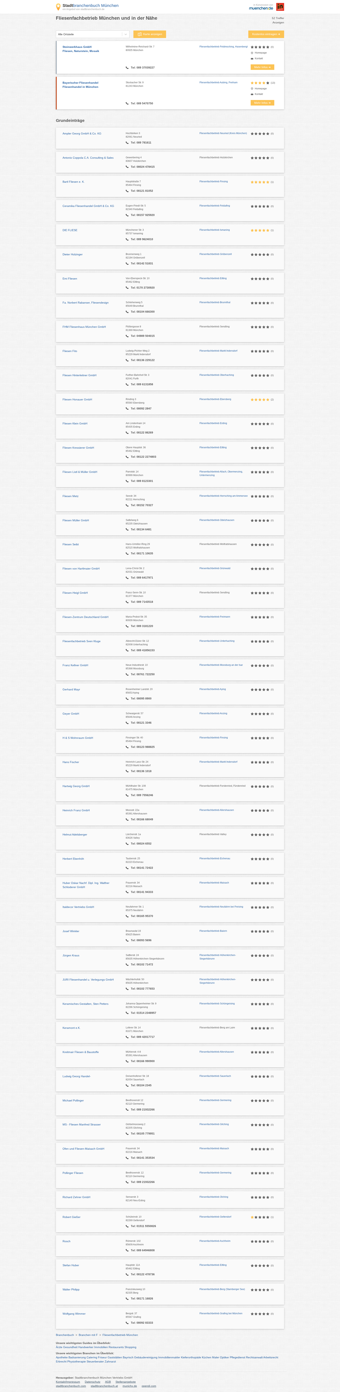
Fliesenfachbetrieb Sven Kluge (82, 641)
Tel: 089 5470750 (141, 103)
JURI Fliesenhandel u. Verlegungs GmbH (88, 979)
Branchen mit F (88, 1334)
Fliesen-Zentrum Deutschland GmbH (85, 617)
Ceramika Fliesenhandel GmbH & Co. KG (88, 205)
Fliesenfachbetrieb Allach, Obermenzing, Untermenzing (221, 473)
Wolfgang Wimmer (74, 1313)
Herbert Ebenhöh (73, 858)
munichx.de (130, 1385)
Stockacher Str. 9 (135, 84)
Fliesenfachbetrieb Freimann (215, 616)
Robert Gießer (71, 1217)
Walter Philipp (71, 1289)
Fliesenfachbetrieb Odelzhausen (217, 520)
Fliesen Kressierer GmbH (78, 447)
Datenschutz (92, 1381)
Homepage (261, 52)
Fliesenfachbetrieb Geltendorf (215, 1216)
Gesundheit (70, 1347)
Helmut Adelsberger (75, 834)
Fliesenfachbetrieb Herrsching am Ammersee (224, 496)
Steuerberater (95, 1361)
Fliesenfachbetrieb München (120, 1334)
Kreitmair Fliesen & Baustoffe (81, 1052)
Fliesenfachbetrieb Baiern (213, 931)
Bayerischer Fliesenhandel (80, 84)
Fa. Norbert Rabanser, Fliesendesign (86, 302)
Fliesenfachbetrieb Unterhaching (217, 641)
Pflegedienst (237, 1357)
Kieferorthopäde (191, 1357)
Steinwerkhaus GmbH (81, 49)
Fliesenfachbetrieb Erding (213, 423)
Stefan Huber (71, 1265)
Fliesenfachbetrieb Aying (213, 689)
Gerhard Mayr (71, 689)
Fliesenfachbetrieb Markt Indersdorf (218, 350)
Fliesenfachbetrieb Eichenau (215, 858)
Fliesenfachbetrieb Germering (215, 1100)
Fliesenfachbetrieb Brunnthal (215, 302)
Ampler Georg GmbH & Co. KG (82, 133)
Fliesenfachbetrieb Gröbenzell (216, 254)
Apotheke (62, 1357)
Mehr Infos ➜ (262, 67)
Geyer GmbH (71, 713)
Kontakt (259, 58)
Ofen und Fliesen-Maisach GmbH (83, 1148)
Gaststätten (115, 1357)
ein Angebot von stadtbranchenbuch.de (83, 9)
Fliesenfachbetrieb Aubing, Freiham (218, 82)
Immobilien (101, 1347)
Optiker (224, 1357)
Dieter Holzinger (73, 254)
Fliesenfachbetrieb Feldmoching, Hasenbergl (224, 46)
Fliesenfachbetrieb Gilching (214, 1124)
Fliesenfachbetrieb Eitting (213, 278)
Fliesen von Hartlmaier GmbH (81, 568)
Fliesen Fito (70, 351)
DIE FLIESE (70, 230)
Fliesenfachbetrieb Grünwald (215, 568)
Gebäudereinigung (145, 1357)
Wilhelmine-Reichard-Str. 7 (140, 48)
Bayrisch (128, 1357)
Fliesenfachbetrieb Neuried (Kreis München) (223, 133)
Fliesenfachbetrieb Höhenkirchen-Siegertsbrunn (218, 957)
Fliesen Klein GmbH (75, 423)
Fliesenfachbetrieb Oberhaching (217, 375)
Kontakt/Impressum (68, 1381)
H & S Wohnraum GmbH (78, 737)
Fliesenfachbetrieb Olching (214, 1197)
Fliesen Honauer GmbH (77, 399)
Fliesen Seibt (71, 544)
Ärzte (59, 1347)
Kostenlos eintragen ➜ (266, 34)
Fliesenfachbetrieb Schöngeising (217, 1003)
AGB (108, 1381)
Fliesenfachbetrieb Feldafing (215, 205)
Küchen (206, 1357)
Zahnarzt (110, 1361)
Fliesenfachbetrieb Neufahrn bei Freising (221, 906)
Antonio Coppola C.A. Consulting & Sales (88, 157)
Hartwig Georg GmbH (76, 786)
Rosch (66, 1241)
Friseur (102, 1357)
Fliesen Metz (71, 496)
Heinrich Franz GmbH (76, 810)
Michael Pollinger (73, 1100)
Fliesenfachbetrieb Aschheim (215, 1241)
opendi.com (149, 1385)
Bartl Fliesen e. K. (74, 181)
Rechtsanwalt (254, 1357)
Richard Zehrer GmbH (76, 1197)
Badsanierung (77, 1357)
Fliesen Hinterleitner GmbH (79, 375)
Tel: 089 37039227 (142, 67)
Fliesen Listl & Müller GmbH (80, 471)
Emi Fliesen (70, 278)
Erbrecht (61, 1361)
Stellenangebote (125, 1381)
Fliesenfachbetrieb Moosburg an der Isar (221, 665)
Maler (215, 1357)
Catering (92, 1357)
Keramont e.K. (71, 1027)
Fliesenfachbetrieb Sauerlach (215, 1076)
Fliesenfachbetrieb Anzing (213, 713)
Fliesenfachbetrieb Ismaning (215, 230)
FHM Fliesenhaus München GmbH (84, 326)
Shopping (130, 1347)
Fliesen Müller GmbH (76, 520)
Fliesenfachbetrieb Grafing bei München (221, 1313)
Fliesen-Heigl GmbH (75, 592)
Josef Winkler (71, 931)
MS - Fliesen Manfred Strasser (82, 1124)
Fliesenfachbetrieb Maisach (214, 882)
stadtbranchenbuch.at (104, 1385)
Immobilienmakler (169, 1357)
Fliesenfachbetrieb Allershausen (217, 810)
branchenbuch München (91, 5)
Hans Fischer (71, 762)
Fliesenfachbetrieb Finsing (214, 181)
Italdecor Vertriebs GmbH (78, 907)
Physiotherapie (76, 1361)
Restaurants (116, 1347)
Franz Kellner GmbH (75, 665)
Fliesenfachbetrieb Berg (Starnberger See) (222, 1289)
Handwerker (85, 1347)
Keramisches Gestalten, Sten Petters (85, 1003)
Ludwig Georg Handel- (77, 1076)
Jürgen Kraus (71, 955)
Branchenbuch (65, 1334)
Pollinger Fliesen (73, 1172)
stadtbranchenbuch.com (71, 1385)
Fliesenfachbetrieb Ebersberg (215, 399)
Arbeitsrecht (270, 1357)
